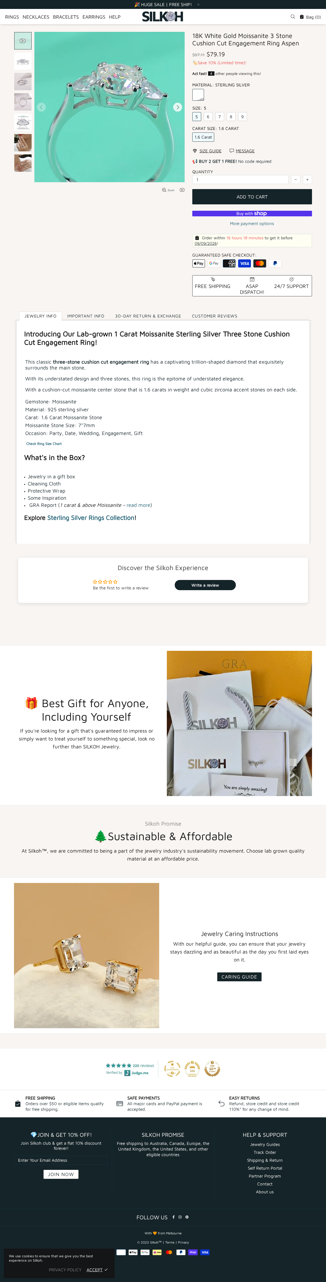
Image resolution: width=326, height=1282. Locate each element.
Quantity (202, 171)
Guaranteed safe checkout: (224, 255)
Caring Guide (239, 977)
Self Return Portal (265, 1168)
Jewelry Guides (265, 1144)
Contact (265, 1183)
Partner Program (265, 1176)
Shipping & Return (265, 1160)
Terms (169, 1242)
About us (265, 1191)
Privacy (183, 1242)
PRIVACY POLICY (65, 1269)
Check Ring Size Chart (44, 443)
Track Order (265, 1152)
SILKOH (163, 16)
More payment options (252, 223)
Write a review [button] (205, 585)
